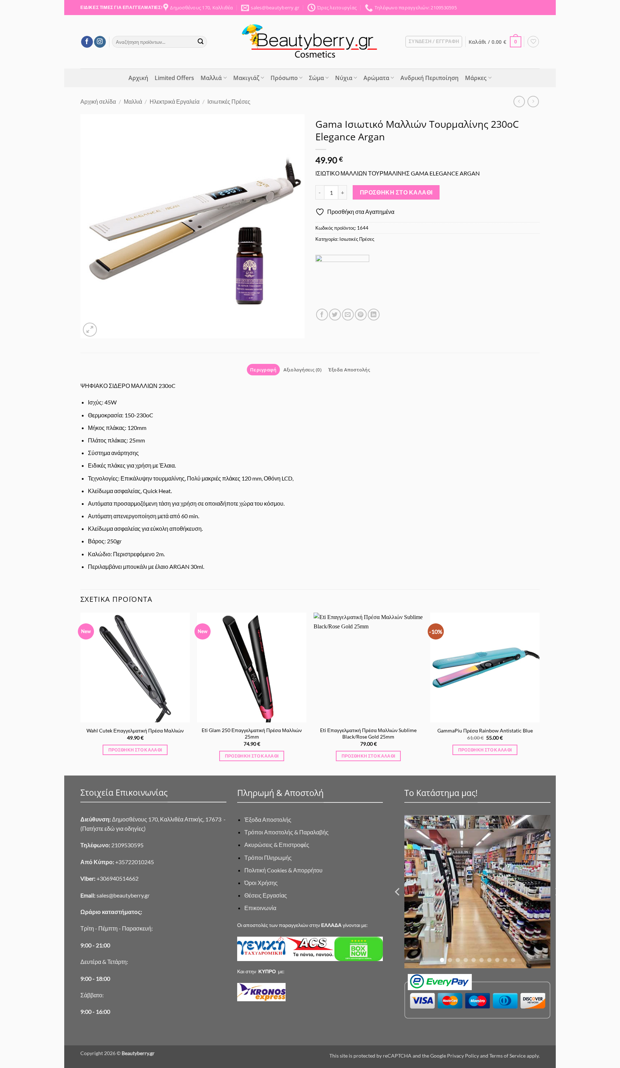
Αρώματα (376, 78)
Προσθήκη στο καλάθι (396, 192)
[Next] (539, 693)
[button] (433, 41)
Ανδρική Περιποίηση (429, 78)
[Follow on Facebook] (87, 42)
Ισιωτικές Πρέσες (228, 101)
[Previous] (80, 693)
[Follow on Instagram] (100, 42)
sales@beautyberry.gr (123, 895)
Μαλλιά (211, 78)
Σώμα (316, 78)
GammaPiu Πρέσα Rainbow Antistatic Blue (485, 730)
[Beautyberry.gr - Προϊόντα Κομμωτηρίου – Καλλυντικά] (309, 41)
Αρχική (138, 78)
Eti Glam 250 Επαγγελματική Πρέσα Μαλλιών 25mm (252, 733)
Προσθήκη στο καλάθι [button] (135, 750)
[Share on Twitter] (335, 314)
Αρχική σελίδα (98, 101)
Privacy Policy (463, 1056)
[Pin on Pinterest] (361, 314)
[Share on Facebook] (322, 314)
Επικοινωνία (260, 907)
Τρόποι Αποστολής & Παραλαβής (286, 832)
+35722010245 (117, 861)
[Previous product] (533, 101)
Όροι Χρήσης (261, 882)
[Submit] (200, 42)
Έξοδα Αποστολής (267, 819)
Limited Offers (174, 78)
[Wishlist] (533, 41)
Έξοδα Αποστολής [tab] (349, 369)
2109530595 (112, 845)
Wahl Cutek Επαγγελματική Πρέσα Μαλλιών (135, 730)
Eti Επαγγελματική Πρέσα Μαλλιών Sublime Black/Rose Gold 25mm (368, 733)
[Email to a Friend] (348, 314)
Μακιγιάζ (246, 78)
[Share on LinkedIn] (374, 314)
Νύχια (343, 78)
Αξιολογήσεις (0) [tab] (302, 369)
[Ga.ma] (342, 282)
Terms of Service (507, 1056)
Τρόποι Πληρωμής (268, 857)
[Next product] (519, 101)
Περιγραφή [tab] (263, 369)
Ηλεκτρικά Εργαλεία (174, 101)
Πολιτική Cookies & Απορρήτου (283, 870)
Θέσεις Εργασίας (265, 895)
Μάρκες (476, 78)
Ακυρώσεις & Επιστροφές (276, 844)
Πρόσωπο (284, 78)
